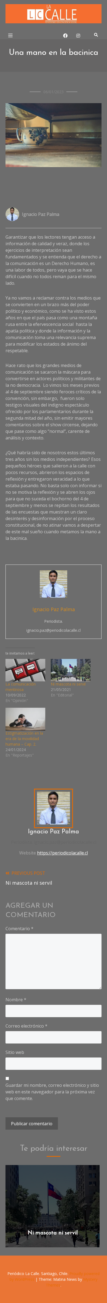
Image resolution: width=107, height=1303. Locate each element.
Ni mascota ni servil (68, 684)
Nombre (15, 1000)
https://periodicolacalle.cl (62, 853)
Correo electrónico (26, 1026)
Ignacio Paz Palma (40, 214)
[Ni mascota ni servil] (71, 670)
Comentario (19, 929)
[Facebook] (65, 36)
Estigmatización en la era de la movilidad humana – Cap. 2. (24, 739)
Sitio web (14, 1052)
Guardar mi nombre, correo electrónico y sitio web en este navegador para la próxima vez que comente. (52, 1091)
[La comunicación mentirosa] (25, 670)
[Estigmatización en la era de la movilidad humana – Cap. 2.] (25, 719)
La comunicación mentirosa (20, 686)
